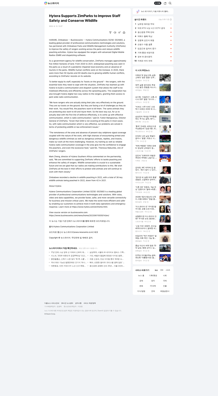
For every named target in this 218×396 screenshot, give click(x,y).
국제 (165, 281)
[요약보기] (110, 32)
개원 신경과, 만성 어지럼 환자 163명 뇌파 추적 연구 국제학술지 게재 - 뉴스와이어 (107, 259)
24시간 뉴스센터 (67, 303)
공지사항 (78, 303)
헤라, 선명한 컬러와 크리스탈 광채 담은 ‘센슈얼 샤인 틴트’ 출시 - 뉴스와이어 (107, 262)
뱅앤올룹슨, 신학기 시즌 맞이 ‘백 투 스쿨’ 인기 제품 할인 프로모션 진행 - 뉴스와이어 (69, 259)
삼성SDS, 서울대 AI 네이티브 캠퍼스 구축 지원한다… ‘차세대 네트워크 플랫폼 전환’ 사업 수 (107, 252)
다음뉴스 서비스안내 (51, 303)
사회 (165, 275)
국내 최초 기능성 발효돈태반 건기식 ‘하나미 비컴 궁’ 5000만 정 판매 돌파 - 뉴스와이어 (69, 262)
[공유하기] (165, 3)
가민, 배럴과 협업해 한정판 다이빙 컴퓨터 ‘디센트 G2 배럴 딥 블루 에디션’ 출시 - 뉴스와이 (107, 255)
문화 (141, 286)
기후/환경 (153, 275)
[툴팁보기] (171, 20)
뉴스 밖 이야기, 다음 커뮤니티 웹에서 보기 (157, 11)
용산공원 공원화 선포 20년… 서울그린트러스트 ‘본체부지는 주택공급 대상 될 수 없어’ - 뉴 (107, 266)
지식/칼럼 (141, 291)
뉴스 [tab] (156, 270)
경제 (141, 281)
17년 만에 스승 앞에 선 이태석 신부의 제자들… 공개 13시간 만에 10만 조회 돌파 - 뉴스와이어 (69, 252)
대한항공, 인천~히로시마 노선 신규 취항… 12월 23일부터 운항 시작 (69, 266)
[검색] (171, 3)
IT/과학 (153, 286)
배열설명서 (164, 291)
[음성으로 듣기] (115, 32)
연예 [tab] (161, 270)
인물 (165, 286)
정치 (153, 281)
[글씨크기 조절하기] (119, 32)
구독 (158, 3)
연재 (153, 291)
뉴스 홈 (141, 275)
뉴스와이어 (53, 3)
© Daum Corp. (50, 314)
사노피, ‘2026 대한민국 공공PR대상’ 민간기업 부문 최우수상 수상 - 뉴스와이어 (69, 255)
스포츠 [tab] (168, 270)
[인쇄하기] (124, 32)
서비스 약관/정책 (90, 303)
